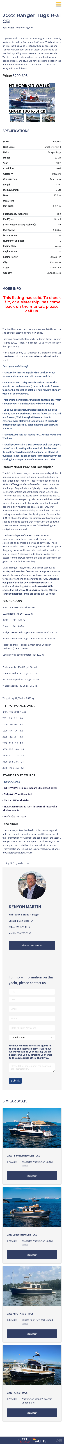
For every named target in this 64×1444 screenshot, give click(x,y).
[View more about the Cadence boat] (32, 1207)
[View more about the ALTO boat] (32, 1286)
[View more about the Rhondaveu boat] (32, 1127)
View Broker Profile (32, 945)
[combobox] (32, 1037)
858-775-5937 (24, 933)
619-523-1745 (23, 926)
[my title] (32, 98)
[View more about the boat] (32, 1365)
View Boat (32, 1175)
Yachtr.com (23, 863)
